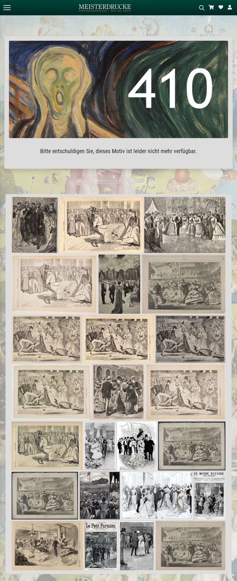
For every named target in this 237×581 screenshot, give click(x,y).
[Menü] (7, 8)
